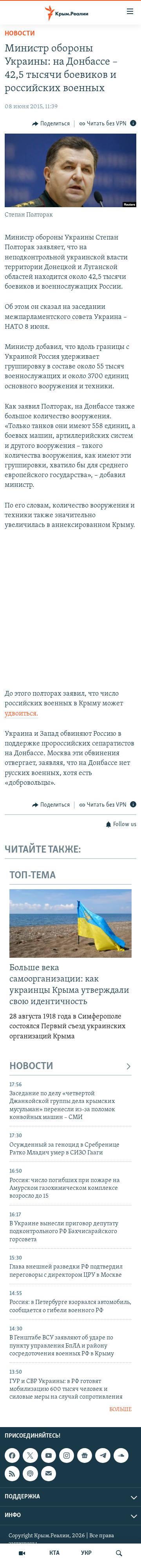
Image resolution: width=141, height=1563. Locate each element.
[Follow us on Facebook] (12, 1455)
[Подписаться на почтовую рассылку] (48, 1473)
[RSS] (12, 1473)
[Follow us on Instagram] (66, 1455)
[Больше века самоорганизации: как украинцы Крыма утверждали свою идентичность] (70, 923)
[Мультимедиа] (22, 1553)
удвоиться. (21, 713)
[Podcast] (30, 1473)
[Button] (51, 124)
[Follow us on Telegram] (102, 1455)
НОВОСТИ (31, 1066)
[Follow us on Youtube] (48, 1455)
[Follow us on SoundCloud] (121, 1455)
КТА (54, 1553)
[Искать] (119, 1553)
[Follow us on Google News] (84, 1455)
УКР (86, 1553)
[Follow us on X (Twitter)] (30, 1455)
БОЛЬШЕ (120, 1410)
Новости (20, 33)
